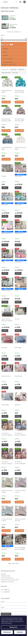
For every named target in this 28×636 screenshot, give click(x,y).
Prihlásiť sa (6, 614)
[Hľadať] (16, 1)
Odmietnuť (7, 632)
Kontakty (3, 574)
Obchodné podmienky (7, 578)
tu (11, 623)
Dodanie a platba (5, 576)
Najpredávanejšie (6, 72)
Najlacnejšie (13, 69)
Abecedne (15, 72)
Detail (5, 187)
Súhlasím (20, 632)
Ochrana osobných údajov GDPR (10, 580)
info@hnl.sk (6, 589)
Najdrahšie (21, 69)
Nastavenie (13, 627)
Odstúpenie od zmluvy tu (8, 581)
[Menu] (24, 1)
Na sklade (8, 44)
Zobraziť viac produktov (13, 32)
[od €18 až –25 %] (7, 196)
